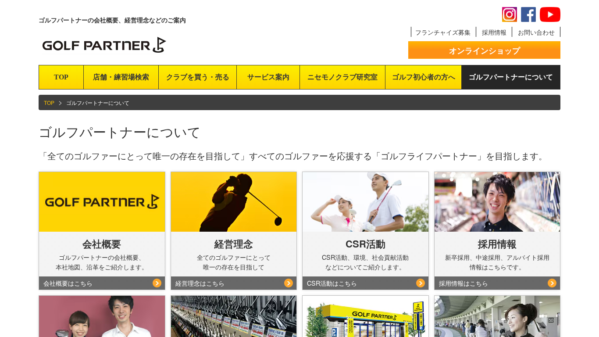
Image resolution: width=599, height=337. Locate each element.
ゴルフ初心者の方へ (423, 77)
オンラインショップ (484, 50)
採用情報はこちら (463, 283)
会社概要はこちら (68, 283)
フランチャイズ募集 (443, 32)
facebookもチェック (528, 14)
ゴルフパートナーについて (511, 77)
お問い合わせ (536, 32)
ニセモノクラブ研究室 (342, 77)
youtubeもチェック (550, 14)
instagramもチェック (509, 14)
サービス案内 (268, 77)
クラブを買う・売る (197, 77)
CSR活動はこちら (332, 283)
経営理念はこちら (200, 283)
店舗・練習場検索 (121, 77)
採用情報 (494, 32)
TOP (61, 77)
